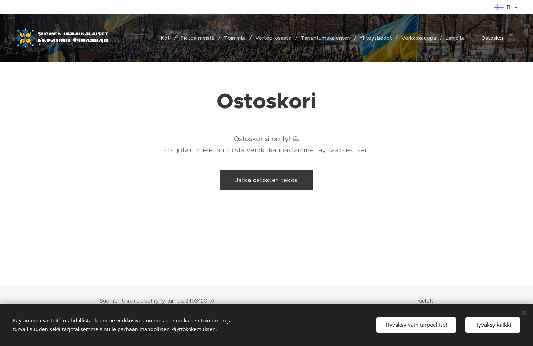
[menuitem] (168, 38)
